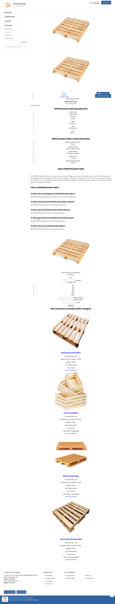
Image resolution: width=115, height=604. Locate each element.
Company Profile (10, 17)
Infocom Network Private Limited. (31, 599)
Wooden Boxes (9, 29)
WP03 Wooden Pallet (71, 476)
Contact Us (8, 21)
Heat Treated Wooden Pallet (71, 539)
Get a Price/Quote (71, 103)
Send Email (106, 2)
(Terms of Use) (29, 597)
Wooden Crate (8, 38)
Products (64, 95)
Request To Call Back (103, 96)
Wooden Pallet (8, 35)
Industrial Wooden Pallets (71, 353)
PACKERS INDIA (19, 5)
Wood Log (7, 32)
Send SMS (23, 592)
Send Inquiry (104, 94)
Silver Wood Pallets (71, 413)
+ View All (23, 42)
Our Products (9, 25)
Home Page (8, 12)
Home (64, 93)
